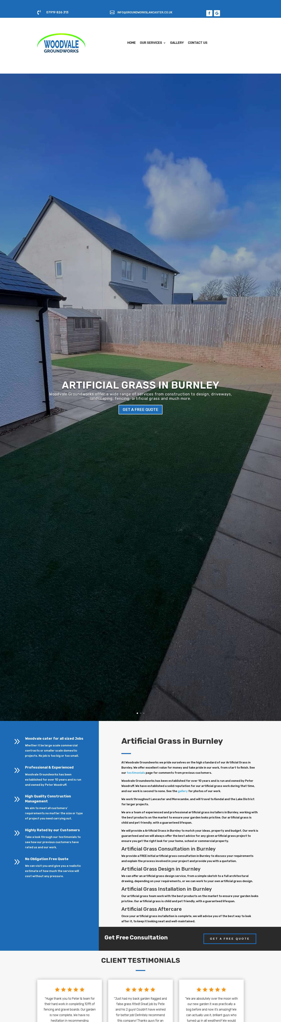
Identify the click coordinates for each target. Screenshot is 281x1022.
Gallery (177, 43)
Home (131, 43)
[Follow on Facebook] (209, 13)
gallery (183, 791)
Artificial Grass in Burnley (140, 385)
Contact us (197, 43)
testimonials (136, 772)
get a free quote (140, 409)
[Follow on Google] (217, 13)
